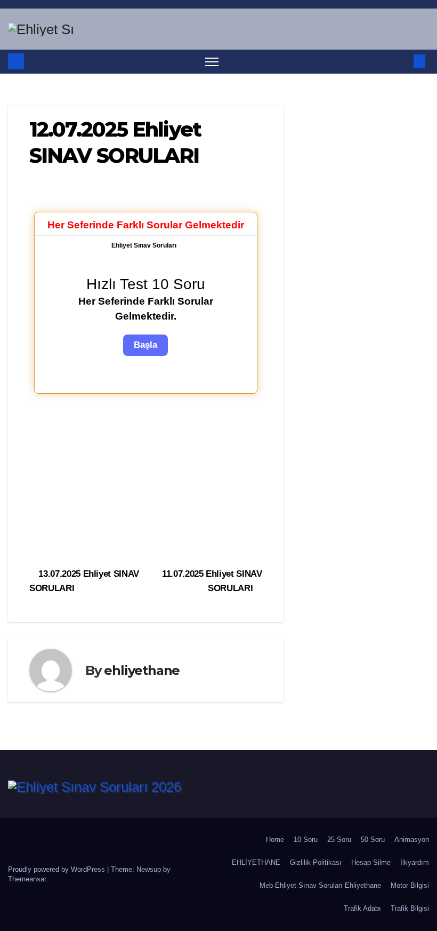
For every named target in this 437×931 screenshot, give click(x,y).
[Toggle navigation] (212, 61)
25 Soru (339, 839)
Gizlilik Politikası (316, 862)
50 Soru (373, 839)
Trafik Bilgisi (410, 908)
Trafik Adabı (362, 908)
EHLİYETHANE (256, 862)
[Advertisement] (145, 479)
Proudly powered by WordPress (57, 869)
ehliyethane (142, 670)
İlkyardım (414, 862)
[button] (402, 61)
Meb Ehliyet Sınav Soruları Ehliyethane (320, 885)
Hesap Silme (371, 862)
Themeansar (27, 879)
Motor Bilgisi (410, 885)
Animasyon (411, 839)
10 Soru (306, 839)
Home (275, 839)
